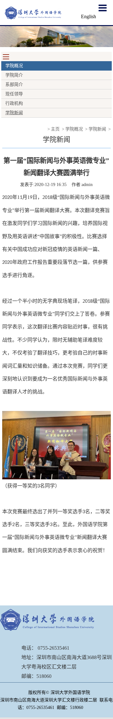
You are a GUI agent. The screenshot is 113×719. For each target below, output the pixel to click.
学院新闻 (14, 112)
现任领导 (14, 94)
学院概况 (74, 129)
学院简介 (14, 75)
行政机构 (14, 103)
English (88, 16)
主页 (55, 129)
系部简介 (14, 84)
